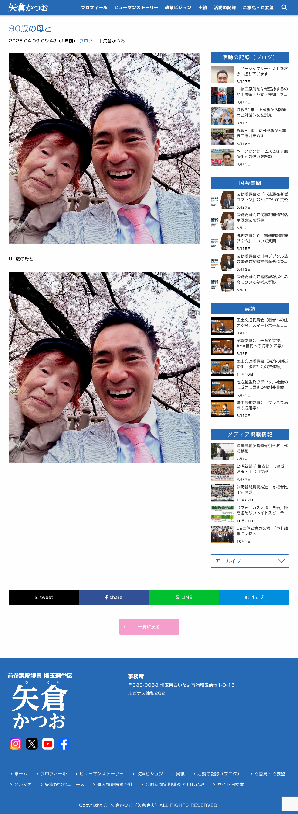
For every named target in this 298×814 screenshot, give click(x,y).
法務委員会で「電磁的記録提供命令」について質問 (262, 238)
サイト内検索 (230, 784)
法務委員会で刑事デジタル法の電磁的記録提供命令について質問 (262, 259)
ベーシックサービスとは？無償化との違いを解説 (262, 153)
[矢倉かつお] (28, 10)
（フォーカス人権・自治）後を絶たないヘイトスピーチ (262, 510)
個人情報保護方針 (115, 784)
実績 (202, 7)
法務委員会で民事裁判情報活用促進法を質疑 (262, 217)
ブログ (86, 41)
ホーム (21, 774)
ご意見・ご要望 (258, 7)
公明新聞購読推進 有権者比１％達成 (262, 489)
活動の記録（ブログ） (219, 774)
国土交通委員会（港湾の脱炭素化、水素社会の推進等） (262, 364)
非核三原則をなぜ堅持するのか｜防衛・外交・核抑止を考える (262, 92)
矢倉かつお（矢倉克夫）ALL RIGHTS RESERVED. (165, 805)
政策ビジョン (178, 7)
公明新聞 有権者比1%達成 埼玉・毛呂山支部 (262, 468)
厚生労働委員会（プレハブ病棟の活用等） (262, 405)
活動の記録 (225, 7)
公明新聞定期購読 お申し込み (175, 784)
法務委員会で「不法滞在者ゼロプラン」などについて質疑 (262, 197)
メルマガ (23, 784)
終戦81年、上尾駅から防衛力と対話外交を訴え (261, 112)
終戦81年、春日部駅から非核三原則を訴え (261, 133)
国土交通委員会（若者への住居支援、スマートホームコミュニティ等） (262, 323)
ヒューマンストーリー (136, 7)
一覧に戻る (149, 627)
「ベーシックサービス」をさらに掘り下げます (262, 71)
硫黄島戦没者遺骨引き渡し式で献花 (262, 448)
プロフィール (94, 7)
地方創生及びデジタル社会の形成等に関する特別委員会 (262, 384)
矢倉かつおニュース (65, 784)
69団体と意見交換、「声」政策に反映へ (262, 531)
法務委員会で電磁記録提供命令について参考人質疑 (262, 279)
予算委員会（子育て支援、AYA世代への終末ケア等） (261, 343)
